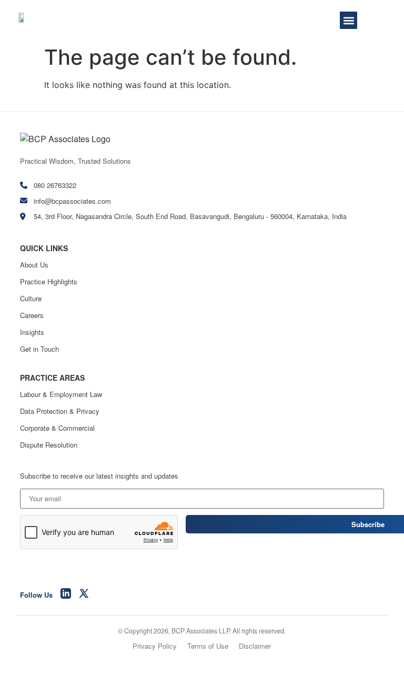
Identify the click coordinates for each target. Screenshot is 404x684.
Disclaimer (255, 646)
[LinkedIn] (65, 595)
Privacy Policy (155, 646)
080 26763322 (55, 185)
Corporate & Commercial (57, 428)
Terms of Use (207, 646)
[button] (348, 20)
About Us (34, 265)
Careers (32, 315)
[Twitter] (84, 595)
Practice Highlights (48, 281)
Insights (32, 332)
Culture (31, 298)
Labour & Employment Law (61, 394)
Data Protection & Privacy (59, 411)
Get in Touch (39, 349)
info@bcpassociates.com (72, 201)
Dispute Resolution (48, 445)
